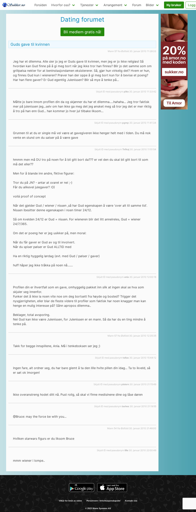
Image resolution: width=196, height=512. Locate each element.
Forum (136, 5)
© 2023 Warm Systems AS (98, 508)
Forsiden (40, 5)
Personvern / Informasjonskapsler (103, 501)
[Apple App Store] (112, 488)
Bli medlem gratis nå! (82, 32)
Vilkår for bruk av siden (70, 501)
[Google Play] (81, 488)
